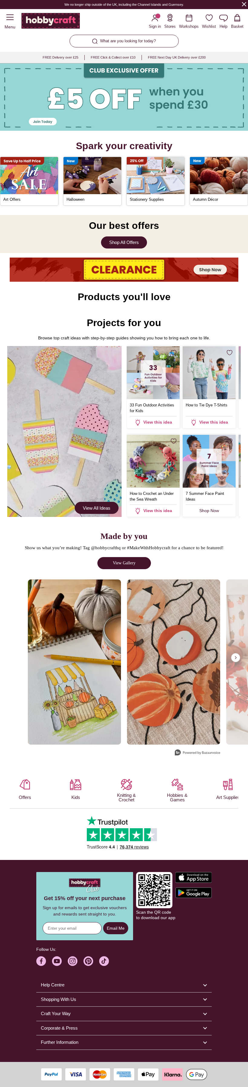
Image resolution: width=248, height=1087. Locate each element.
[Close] (244, 4)
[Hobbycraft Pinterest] (88, 961)
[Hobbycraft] (50, 22)
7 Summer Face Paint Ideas (205, 496)
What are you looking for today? (128, 41)
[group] (124, 97)
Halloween (75, 199)
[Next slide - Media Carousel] (235, 657)
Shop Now (209, 510)
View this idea (157, 422)
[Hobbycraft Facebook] (41, 961)
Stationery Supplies (147, 199)
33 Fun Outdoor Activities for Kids (152, 408)
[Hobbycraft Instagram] (72, 961)
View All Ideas (96, 508)
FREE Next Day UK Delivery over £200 (177, 57)
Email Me (116, 928)
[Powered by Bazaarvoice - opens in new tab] (197, 753)
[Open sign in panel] (124, 97)
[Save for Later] (174, 353)
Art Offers (12, 199)
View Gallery (124, 563)
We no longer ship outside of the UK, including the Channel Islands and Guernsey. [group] (124, 4)
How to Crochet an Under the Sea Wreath (152, 496)
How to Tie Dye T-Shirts (206, 405)
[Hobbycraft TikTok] (104, 961)
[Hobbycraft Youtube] (57, 961)
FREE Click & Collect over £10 (113, 57)
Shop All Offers (124, 242)
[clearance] (124, 270)
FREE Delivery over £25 (60, 57)
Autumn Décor (205, 199)
